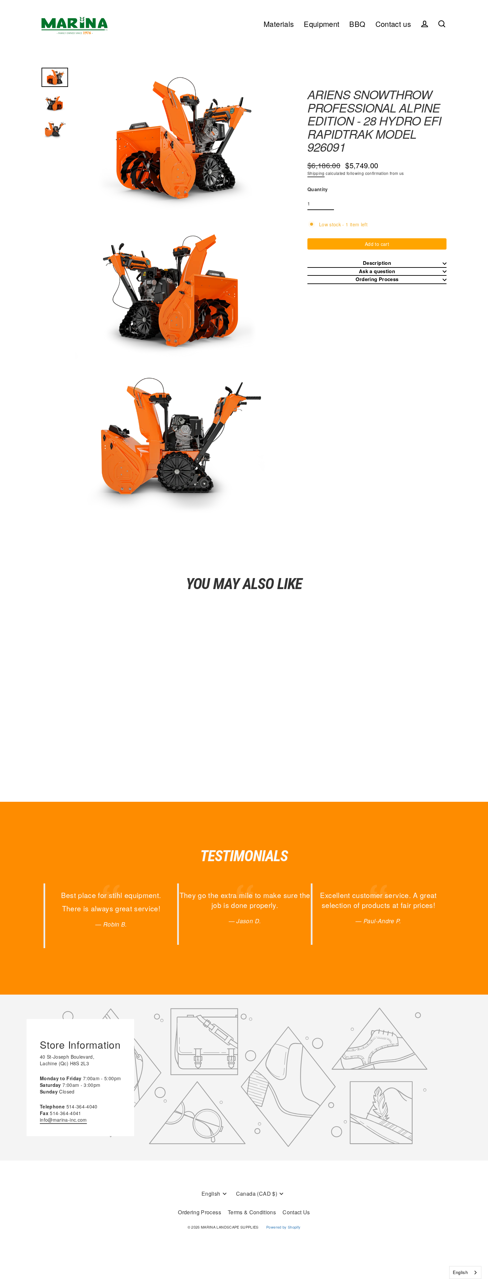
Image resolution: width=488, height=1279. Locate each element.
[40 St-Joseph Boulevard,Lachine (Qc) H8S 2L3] (244, 1078)
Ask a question (377, 271)
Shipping (316, 173)
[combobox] (465, 1272)
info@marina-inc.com (63, 1119)
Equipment (321, 24)
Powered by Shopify (283, 1227)
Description (377, 263)
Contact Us (296, 1212)
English (460, 1272)
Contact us (393, 24)
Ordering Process (377, 279)
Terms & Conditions (252, 1212)
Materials (279, 24)
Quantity (317, 189)
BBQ (357, 24)
